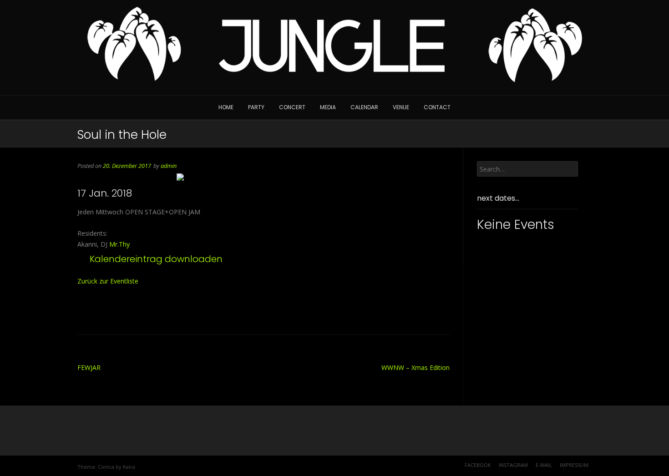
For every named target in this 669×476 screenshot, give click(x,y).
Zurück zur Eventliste (107, 281)
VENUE (401, 107)
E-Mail (544, 464)
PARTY (256, 107)
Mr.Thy (119, 244)
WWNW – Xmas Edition (415, 367)
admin (169, 166)
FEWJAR (89, 367)
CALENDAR (364, 107)
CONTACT (437, 107)
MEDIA (328, 107)
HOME (225, 107)
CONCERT (292, 107)
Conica (106, 466)
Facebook (478, 464)
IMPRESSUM (574, 464)
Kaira (129, 466)
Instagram (513, 464)
